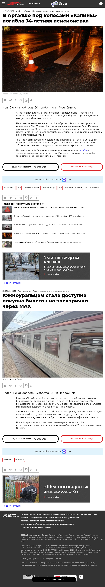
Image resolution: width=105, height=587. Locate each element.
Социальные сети (39, 518)
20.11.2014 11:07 (8, 11)
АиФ (20, 379)
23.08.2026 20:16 (9, 291)
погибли (83, 150)
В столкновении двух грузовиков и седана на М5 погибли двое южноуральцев (48, 225)
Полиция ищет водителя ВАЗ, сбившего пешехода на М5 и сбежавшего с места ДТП (50, 234)
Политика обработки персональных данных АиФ (42, 521)
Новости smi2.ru (11, 283)
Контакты (25, 518)
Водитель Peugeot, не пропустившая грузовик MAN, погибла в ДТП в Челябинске (49, 216)
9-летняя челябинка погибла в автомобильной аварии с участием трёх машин (47, 242)
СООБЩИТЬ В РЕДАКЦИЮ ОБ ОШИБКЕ (36, 527)
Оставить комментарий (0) (82, 167)
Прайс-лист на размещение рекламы (65, 518)
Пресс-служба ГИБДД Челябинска (17, 94)
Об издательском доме (31, 515)
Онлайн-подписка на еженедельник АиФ (61, 515)
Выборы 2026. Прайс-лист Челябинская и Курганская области (47, 524)
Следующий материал (54, 579)
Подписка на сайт (89, 515)
